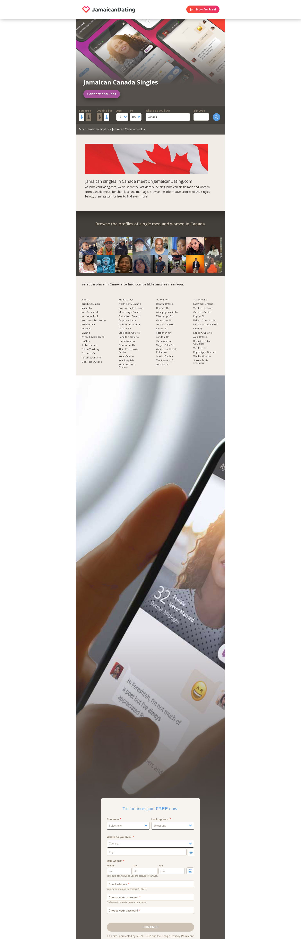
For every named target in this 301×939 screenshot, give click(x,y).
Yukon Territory (90, 349)
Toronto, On (88, 353)
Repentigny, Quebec (204, 352)
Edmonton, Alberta (129, 324)
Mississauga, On (164, 316)
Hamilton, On (163, 341)
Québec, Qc (162, 308)
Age (119, 110)
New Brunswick (89, 312)
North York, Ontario (130, 303)
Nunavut (86, 328)
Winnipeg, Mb (126, 360)
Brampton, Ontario (129, 316)
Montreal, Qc (126, 299)
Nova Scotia (88, 324)
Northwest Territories (93, 320)
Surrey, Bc (162, 328)
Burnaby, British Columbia (202, 342)
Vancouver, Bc (164, 320)
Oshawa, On (162, 364)
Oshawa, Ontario (165, 324)
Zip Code (199, 110)
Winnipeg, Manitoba (167, 312)
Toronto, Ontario (91, 357)
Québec (85, 341)
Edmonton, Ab (127, 345)
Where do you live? (158, 110)
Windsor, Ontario (202, 308)
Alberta (85, 299)
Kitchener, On (163, 332)
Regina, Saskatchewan (205, 324)
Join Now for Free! (203, 9)
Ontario (85, 332)
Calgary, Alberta (127, 320)
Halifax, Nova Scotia (204, 320)
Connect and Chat (101, 94)
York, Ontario (126, 356)
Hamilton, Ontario (129, 336)
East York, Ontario (203, 303)
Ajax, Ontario (200, 336)
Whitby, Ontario (202, 356)
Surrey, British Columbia (201, 361)
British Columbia (90, 303)
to (131, 110)
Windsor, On (200, 348)
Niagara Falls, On (165, 345)
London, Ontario (202, 332)
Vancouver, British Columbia (166, 350)
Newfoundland (89, 316)
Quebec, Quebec (202, 312)
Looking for (104, 110)
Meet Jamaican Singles (94, 129)
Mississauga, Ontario (130, 312)
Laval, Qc (198, 328)
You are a (85, 110)
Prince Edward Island (92, 336)
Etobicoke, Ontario (129, 332)
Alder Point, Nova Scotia (128, 350)
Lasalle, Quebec (164, 356)
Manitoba (86, 308)
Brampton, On (127, 341)
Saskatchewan (89, 345)
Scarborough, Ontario (131, 308)
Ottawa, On (162, 299)
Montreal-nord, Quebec (127, 366)
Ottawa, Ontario (165, 303)
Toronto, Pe (200, 299)
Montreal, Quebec (91, 361)
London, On (162, 336)
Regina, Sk (199, 316)
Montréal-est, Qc (165, 360)
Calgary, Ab (125, 328)
